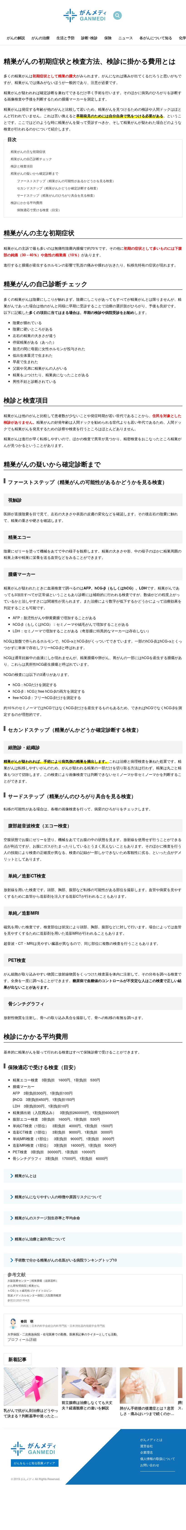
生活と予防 (65, 37)
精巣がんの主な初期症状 (28, 151)
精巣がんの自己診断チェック (31, 158)
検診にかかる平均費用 (26, 202)
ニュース (125, 37)
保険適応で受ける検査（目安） (39, 210)
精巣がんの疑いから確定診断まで (34, 173)
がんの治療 (41, 37)
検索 (117, 15)
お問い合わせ (149, 1465)
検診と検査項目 (22, 166)
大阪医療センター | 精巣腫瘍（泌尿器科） (33, 1280)
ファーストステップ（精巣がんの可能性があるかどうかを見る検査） (66, 180)
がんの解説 (16, 37)
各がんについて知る (156, 37)
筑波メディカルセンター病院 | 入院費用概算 (34, 1295)
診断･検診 (89, 37)
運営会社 (146, 1446)
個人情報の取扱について (157, 1458)
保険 (108, 37)
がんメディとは (151, 1439)
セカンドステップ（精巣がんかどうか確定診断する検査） (58, 188)
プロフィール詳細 (22, 1339)
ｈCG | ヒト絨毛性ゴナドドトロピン (29, 1290)
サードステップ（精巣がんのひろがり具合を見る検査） (56, 195)
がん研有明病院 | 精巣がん (23, 1285)
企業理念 (146, 1452)
